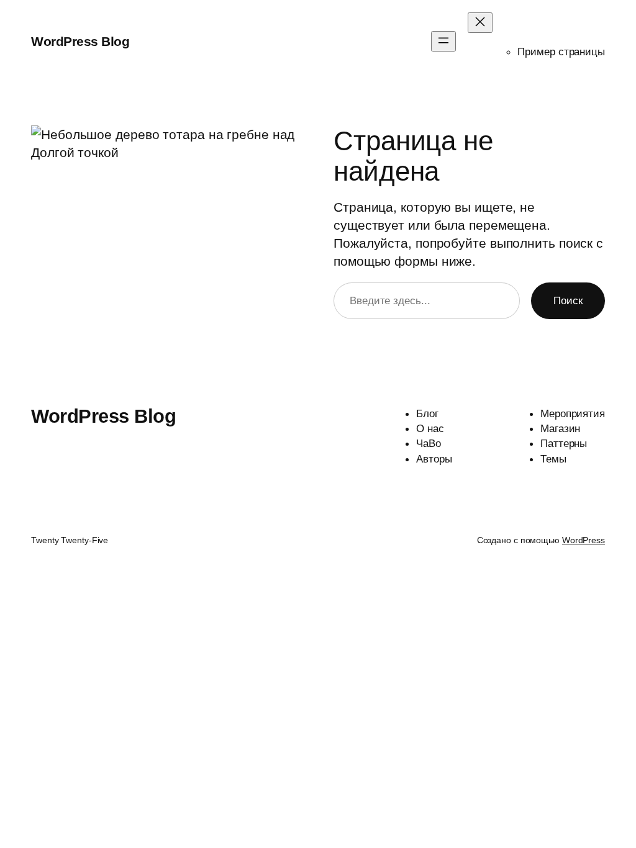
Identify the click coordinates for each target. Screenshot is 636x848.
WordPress (583, 540)
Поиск (568, 300)
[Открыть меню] (443, 41)
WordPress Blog (80, 41)
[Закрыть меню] (480, 22)
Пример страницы (561, 51)
